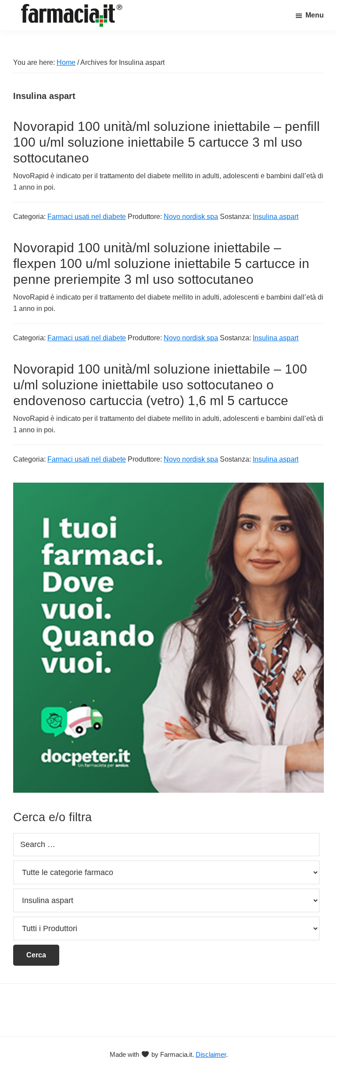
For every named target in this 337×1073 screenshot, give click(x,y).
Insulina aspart (275, 216)
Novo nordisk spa (191, 216)
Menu (314, 15)
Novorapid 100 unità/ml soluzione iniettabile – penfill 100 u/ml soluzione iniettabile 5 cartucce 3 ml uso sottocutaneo (166, 142)
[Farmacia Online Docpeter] (168, 487)
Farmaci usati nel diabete (86, 216)
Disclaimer (211, 1054)
